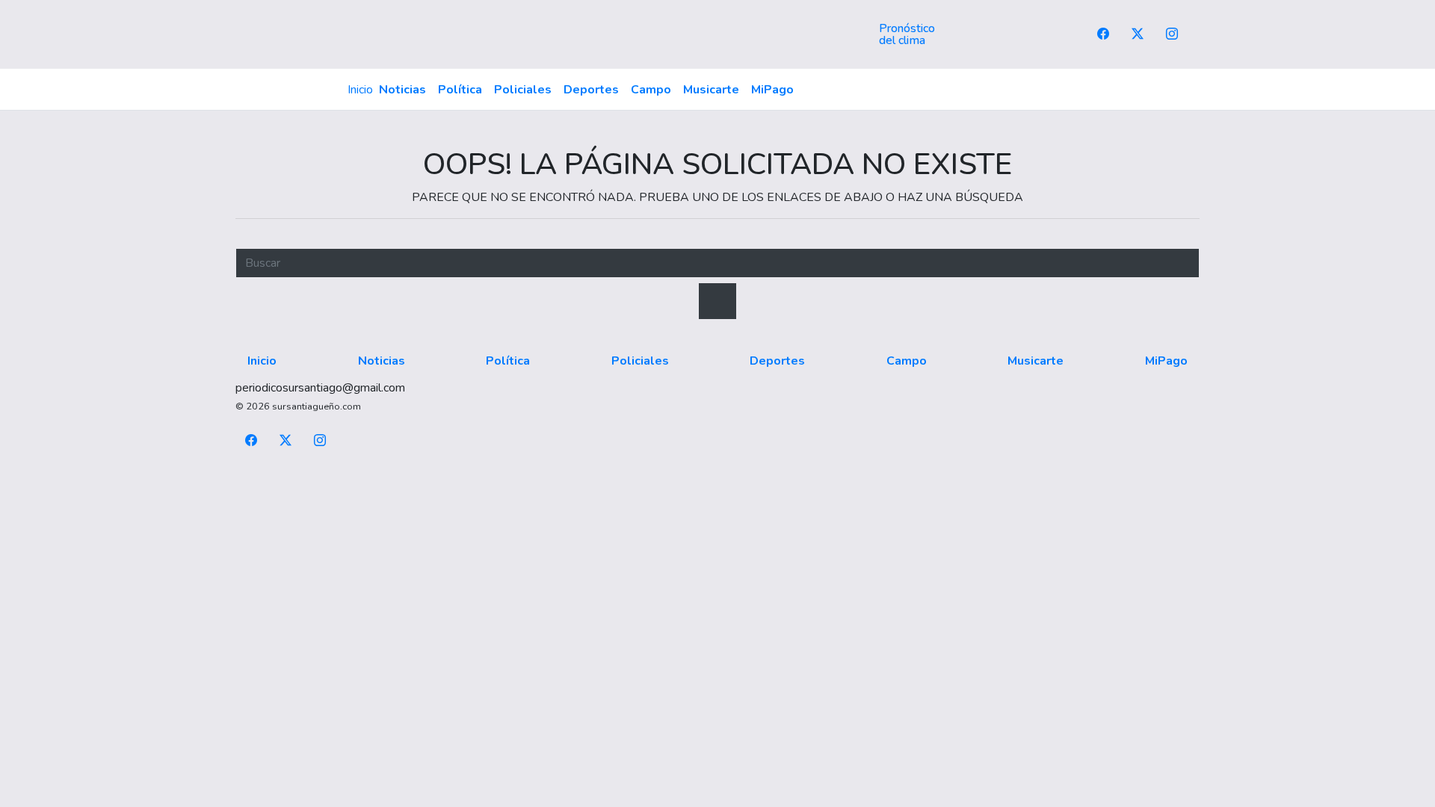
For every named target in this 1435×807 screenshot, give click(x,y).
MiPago (772, 89)
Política (460, 89)
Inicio (360, 89)
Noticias (402, 89)
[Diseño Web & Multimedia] (717, 476)
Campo (651, 89)
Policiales (523, 89)
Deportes (591, 89)
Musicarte (711, 89)
